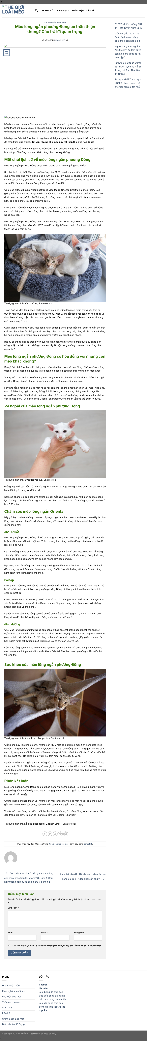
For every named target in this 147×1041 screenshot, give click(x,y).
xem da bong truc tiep (51, 1003)
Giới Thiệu (78, 10)
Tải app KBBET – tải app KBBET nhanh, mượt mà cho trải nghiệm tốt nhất (128, 83)
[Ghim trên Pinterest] (60, 833)
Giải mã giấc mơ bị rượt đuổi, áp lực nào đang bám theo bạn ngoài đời (128, 37)
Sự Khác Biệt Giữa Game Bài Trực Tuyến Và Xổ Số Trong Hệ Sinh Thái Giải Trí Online (128, 68)
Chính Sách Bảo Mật (13, 1018)
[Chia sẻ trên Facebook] (44, 833)
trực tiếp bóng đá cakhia (52, 995)
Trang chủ (46, 10)
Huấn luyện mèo (11, 985)
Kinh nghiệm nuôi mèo (55, 22)
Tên (10, 932)
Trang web (79, 932)
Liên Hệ (90, 10)
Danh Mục (62, 10)
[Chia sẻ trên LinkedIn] (65, 833)
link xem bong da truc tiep (53, 999)
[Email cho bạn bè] (55, 833)
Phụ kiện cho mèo (12, 996)
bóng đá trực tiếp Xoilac (52, 1006)
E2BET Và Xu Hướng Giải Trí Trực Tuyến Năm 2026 (128, 26)
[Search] (36, 10)
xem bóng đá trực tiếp (51, 991)
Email (44, 932)
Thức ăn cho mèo (11, 1002)
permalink (88, 844)
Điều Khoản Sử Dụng (13, 1024)
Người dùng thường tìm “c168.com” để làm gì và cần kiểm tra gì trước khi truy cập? (128, 52)
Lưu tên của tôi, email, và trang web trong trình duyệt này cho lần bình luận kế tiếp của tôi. (56, 945)
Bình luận (13, 908)
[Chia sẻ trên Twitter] (50, 833)
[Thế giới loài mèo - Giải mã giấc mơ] (16, 10)
